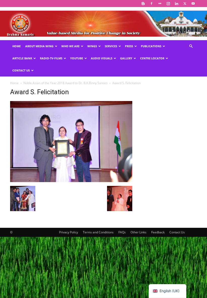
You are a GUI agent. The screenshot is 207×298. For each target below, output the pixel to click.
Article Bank (22, 58)
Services (111, 46)
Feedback (158, 232)
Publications (151, 46)
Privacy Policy (68, 232)
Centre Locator (152, 58)
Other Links (138, 232)
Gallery (126, 58)
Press (129, 46)
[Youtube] (193, 3)
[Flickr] (160, 3)
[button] (191, 46)
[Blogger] (143, 3)
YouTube (76, 58)
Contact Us (21, 70)
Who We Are (70, 46)
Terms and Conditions (98, 232)
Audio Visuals (101, 58)
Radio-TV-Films (51, 58)
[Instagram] (168, 3)
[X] (185, 3)
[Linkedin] (176, 3)
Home (16, 46)
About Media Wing (39, 46)
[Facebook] (151, 3)
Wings (92, 46)
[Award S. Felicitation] (71, 181)
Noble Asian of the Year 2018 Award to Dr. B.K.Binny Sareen (65, 83)
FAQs (122, 232)
